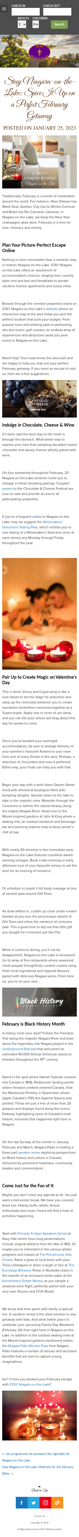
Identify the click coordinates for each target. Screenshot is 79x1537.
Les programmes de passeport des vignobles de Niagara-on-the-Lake (35, 1457)
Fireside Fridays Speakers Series (42, 1233)
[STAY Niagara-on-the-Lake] (39, 58)
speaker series (29, 1152)
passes (7, 488)
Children (39, 18)
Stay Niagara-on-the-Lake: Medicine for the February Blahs (38, 1470)
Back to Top (39, 1489)
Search (59, 24)
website (52, 309)
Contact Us (39, 1516)
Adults (23, 18)
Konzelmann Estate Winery (22, 1281)
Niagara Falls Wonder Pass (28, 1346)
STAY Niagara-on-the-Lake (30, 1384)
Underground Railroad (19, 1049)
